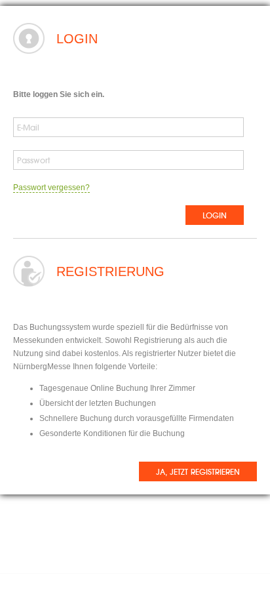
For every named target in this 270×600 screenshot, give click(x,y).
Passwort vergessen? (51, 187)
